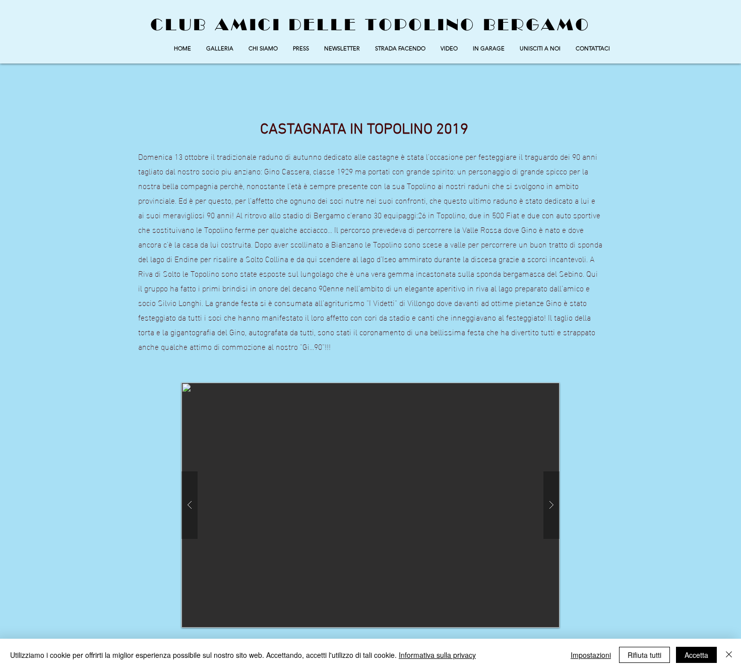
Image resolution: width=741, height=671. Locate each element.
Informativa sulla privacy (437, 655)
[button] (220, 48)
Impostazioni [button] (591, 655)
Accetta (696, 655)
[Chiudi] (729, 655)
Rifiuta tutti (644, 655)
